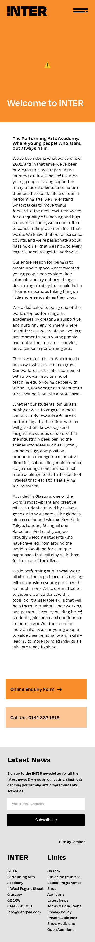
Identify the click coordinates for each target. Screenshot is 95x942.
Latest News (58, 900)
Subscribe (44, 820)
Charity (54, 871)
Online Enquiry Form (33, 689)
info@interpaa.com (24, 912)
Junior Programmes (64, 876)
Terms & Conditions (64, 906)
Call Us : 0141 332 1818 (34, 717)
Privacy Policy (60, 912)
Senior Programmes (64, 882)
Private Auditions (62, 917)
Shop (52, 888)
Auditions (56, 894)
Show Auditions (61, 923)
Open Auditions (61, 929)
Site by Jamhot (72, 841)
